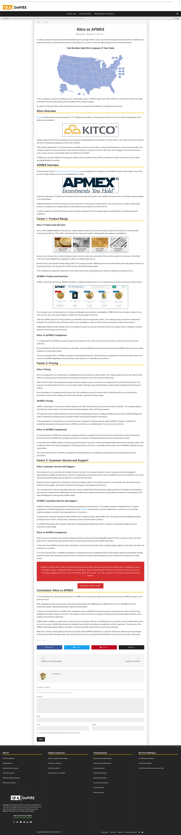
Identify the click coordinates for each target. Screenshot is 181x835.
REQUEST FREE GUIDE (90, 586)
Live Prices (85, 14)
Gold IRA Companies (8, 758)
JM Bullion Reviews (98, 792)
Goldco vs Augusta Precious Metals (57, 758)
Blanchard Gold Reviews (100, 778)
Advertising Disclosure (32, 809)
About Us (120, 832)
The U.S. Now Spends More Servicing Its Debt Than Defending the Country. (39, 18)
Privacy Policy (104, 832)
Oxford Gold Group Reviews (101, 782)
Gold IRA (71, 14)
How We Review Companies (146, 758)
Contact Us (113, 832)
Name (39, 716)
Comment (40, 696)
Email (38, 724)
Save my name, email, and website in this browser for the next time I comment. (59, 732)
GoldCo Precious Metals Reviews (102, 763)
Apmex (39, 640)
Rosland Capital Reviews (100, 773)
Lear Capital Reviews (99, 768)
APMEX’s (83, 509)
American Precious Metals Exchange (68, 171)
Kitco (39, 117)
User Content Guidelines (145, 763)
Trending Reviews (103, 14)
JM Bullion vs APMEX (53, 768)
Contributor (81, 34)
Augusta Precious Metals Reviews (102, 758)
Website (94, 724)
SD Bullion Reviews (98, 787)
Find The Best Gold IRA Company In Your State (151, 768)
